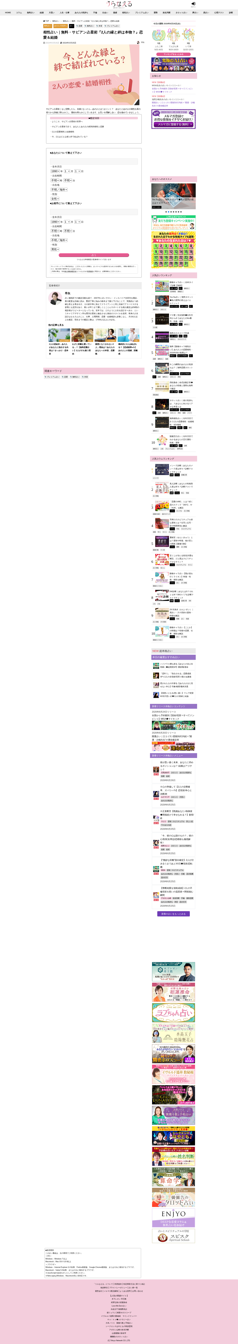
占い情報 (156, 496)
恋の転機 (189, 874)
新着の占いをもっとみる (173, 914)
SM (190, 600)
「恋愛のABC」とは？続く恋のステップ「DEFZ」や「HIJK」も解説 (181, 505)
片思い (52, 13)
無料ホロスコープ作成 (179, 333)
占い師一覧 (133, 1288)
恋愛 (80, 26)
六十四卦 (163, 621)
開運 (177, 618)
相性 (190, 427)
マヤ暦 (155, 327)
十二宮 (163, 550)
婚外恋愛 (189, 898)
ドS (154, 604)
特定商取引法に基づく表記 (134, 1284)
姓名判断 (167, 13)
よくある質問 (125, 1291)
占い (71, 26)
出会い (105, 13)
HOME (8, 13)
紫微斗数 (156, 550)
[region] (173, 198)
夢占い (195, 13)
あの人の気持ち (81, 13)
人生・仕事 (64, 13)
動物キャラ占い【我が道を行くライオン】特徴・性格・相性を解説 (181, 576)
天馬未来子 (165, 772)
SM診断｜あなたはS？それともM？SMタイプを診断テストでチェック (182, 594)
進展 (166, 359)
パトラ (189, 412)
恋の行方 (164, 877)
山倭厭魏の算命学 (119, 1333)
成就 (154, 532)
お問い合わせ (137, 1291)
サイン (165, 532)
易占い (206, 13)
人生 (162, 448)
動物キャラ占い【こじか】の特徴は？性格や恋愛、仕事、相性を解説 (181, 630)
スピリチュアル (186, 528)
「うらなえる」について (103, 1284)
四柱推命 (156, 394)
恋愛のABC (156, 514)
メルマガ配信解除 (111, 1291)
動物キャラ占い (158, 586)
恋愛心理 (184, 600)
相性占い (126, 13)
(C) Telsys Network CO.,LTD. (119, 1340)
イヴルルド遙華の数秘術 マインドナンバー (119, 1316)
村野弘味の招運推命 (119, 1302)
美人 (182, 493)
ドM (158, 604)
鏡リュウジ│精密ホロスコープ (119, 1312)
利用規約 (90, 271)
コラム (19, 13)
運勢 (156, 13)
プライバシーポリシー (118, 1288)
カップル (179, 510)
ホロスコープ (182, 339)
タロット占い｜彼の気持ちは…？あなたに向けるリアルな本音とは (181, 403)
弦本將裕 (173, 291)
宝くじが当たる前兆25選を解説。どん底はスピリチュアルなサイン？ (181, 559)
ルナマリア (165, 797)
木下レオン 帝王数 (119, 1299)
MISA (163, 870)
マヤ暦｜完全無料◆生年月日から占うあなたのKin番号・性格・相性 (181, 318)
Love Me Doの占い (119, 1306)
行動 (183, 874)
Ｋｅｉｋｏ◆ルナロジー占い (119, 1319)
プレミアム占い (142, 13)
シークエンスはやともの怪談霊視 (119, 1326)
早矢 (142, 42)
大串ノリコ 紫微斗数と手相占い (119, 1323)
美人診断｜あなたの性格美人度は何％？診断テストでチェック (181, 487)
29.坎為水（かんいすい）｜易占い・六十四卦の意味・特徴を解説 (182, 613)
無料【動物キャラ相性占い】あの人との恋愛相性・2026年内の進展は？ (181, 349)
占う (94, 255)
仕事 (185, 445)
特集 (185, 336)
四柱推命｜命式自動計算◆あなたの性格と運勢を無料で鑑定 (181, 385)
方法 (177, 528)
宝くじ (163, 567)
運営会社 (98, 1291)
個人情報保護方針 (70, 271)
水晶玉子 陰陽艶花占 (119, 1309)
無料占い (31, 13)
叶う (159, 532)
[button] (173, 196)
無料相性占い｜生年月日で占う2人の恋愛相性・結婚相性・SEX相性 (182, 421)
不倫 (95, 13)
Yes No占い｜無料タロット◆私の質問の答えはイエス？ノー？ (173, 201)
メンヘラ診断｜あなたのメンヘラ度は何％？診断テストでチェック (181, 469)
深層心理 (184, 474)
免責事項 (104, 1288)
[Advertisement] (173, 152)
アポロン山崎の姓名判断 (119, 1330)
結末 (168, 776)
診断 (231, 13)
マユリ (163, 821)
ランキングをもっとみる (173, 54)
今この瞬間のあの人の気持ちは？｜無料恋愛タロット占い (181, 367)
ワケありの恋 (166, 825)
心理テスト (219, 13)
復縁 (115, 13)
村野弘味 (180, 448)
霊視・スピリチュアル (176, 821)
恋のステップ (166, 514)
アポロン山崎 (166, 898)
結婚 (42, 13)
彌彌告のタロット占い (119, 1337)
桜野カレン (165, 846)
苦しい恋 (189, 821)
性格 (187, 493)
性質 (187, 618)
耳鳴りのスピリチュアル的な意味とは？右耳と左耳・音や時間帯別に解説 (181, 523)
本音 (100, 26)
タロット (163, 309)
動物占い (180, 291)
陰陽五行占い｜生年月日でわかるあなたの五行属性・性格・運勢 (181, 439)
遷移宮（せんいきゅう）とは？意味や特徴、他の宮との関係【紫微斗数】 (181, 540)
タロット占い (181, 13)
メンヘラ (156, 478)
